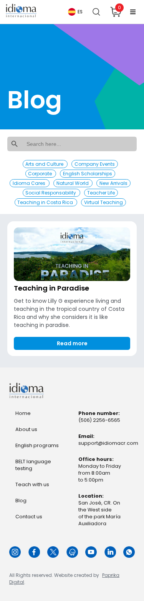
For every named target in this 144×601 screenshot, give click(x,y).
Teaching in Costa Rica (45, 202)
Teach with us (32, 484)
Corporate (40, 173)
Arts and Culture (45, 164)
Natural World (73, 183)
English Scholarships (87, 173)
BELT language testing (33, 465)
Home (23, 413)
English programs (37, 445)
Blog (20, 500)
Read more (72, 343)
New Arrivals (113, 183)
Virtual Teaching (103, 202)
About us (26, 429)
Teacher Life (101, 192)
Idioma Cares (29, 183)
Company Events (94, 164)
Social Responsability (51, 192)
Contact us (28, 516)
